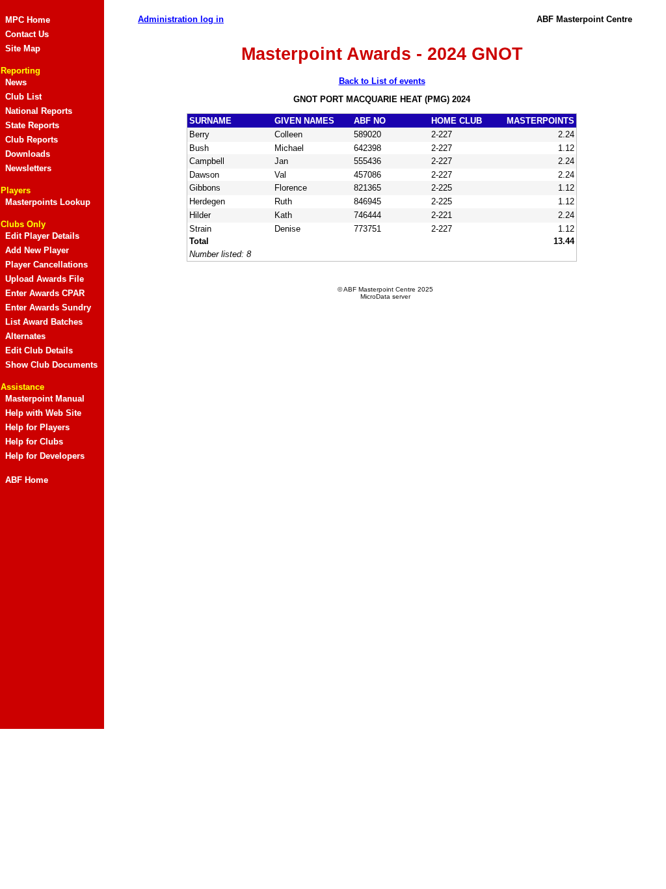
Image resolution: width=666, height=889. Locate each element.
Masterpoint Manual (45, 398)
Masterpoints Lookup (47, 202)
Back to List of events (382, 81)
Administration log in (181, 19)
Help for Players (37, 427)
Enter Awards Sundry (48, 307)
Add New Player (37, 250)
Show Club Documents (51, 365)
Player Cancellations (46, 264)
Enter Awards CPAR (45, 293)
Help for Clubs (34, 441)
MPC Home (27, 20)
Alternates (25, 336)
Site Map (22, 48)
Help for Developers (45, 456)
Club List (23, 97)
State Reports (32, 125)
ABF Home (26, 480)
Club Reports (31, 139)
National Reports (38, 111)
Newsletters (28, 168)
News (16, 82)
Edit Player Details (42, 236)
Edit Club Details (39, 350)
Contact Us (27, 34)
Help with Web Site (43, 413)
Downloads (27, 154)
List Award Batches (44, 322)
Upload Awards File (44, 279)
